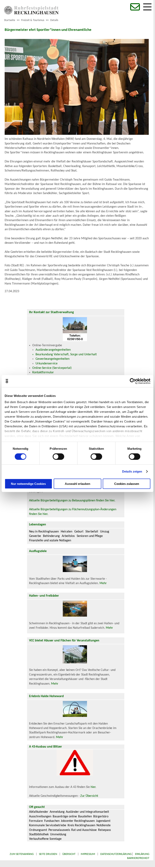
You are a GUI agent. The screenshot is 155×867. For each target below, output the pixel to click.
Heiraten (66, 531)
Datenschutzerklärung (116, 854)
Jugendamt (103, 821)
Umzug (104, 531)
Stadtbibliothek (39, 834)
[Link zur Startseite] (31, 13)
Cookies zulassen (126, 483)
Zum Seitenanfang (22, 854)
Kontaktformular (43, 372)
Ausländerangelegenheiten (53, 349)
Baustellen (85, 816)
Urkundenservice (47, 363)
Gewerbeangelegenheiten (52, 359)
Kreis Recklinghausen (81, 825)
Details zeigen (132, 471)
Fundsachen (52, 821)
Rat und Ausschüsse (84, 830)
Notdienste (103, 825)
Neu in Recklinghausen (44, 531)
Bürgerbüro (100, 816)
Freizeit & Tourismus (32, 20)
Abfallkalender (38, 812)
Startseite (9, 20)
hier (93, 787)
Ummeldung (58, 834)
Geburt (78, 531)
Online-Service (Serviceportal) (52, 368)
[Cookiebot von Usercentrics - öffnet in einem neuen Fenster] (132, 381)
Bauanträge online (65, 816)
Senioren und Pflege (90, 536)
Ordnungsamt (38, 830)
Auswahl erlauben (77, 483)
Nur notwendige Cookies (28, 483)
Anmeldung (57, 812)
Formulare (36, 821)
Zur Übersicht (89, 796)
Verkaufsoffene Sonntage (45, 839)
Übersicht (68, 854)
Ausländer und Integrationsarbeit (87, 812)
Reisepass (104, 830)
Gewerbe (35, 536)
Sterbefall (91, 531)
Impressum (88, 854)
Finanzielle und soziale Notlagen (50, 540)
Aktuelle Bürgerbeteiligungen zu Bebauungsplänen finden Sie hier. (72, 500)
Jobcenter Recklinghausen (78, 821)
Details (54, 20)
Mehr (103, 583)
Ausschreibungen (40, 816)
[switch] (58, 456)
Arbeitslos (68, 536)
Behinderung (51, 536)
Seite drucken (48, 854)
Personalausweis (59, 830)
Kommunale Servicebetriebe (47, 825)
